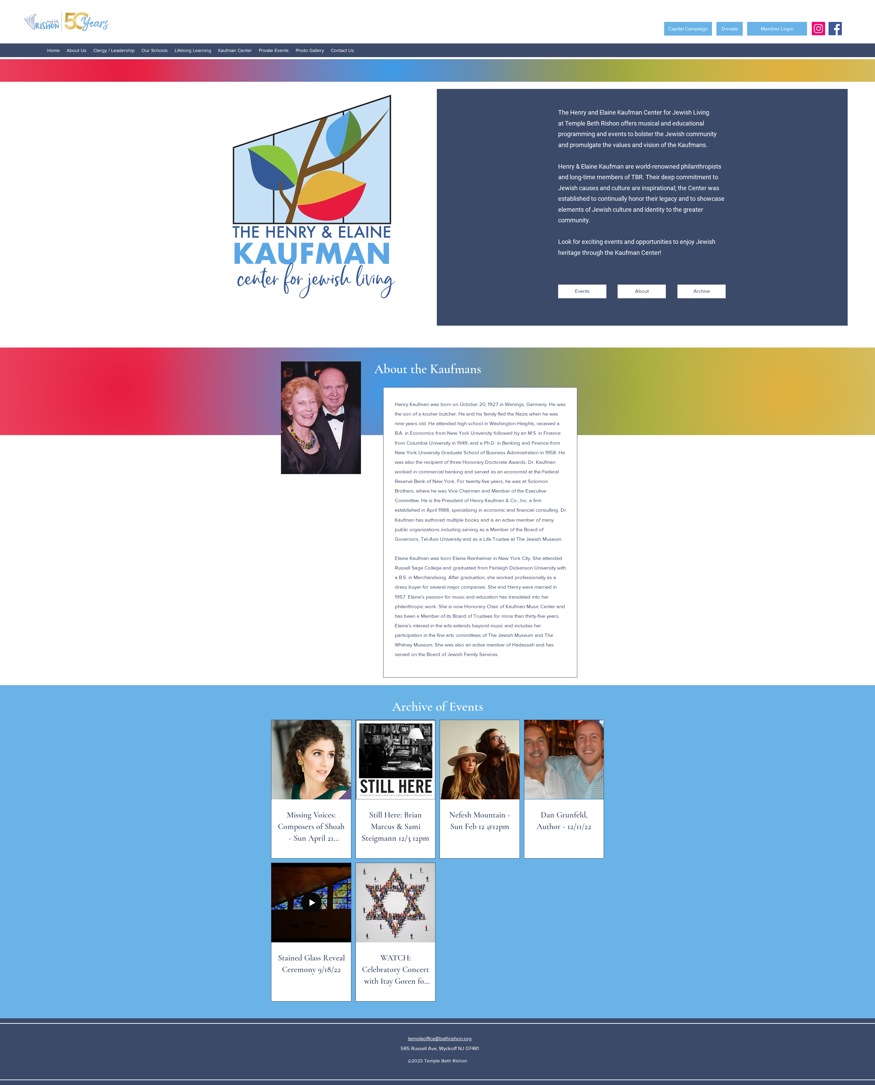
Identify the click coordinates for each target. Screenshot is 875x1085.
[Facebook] (835, 28)
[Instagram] (818, 28)
